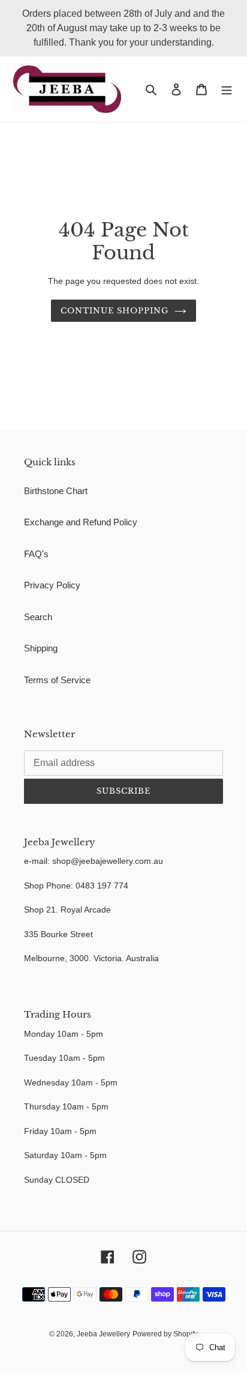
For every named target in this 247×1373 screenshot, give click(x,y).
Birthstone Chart (56, 491)
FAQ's (36, 554)
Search (38, 617)
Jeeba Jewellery (103, 1334)
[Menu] (226, 89)
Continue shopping (115, 311)
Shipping (41, 648)
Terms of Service (57, 680)
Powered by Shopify (165, 1334)
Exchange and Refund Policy (80, 522)
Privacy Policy (52, 585)
